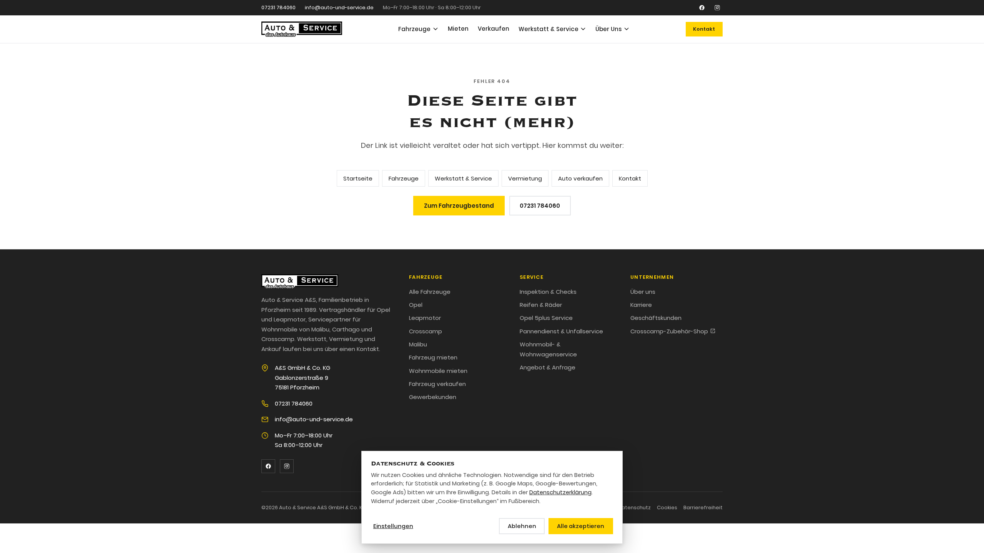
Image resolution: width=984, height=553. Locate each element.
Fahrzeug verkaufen (437, 384)
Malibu (418, 344)
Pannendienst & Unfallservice (561, 331)
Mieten (458, 29)
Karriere (641, 305)
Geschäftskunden (655, 318)
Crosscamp (425, 331)
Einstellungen (393, 526)
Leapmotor (425, 318)
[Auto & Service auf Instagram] (717, 7)
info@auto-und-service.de (339, 7)
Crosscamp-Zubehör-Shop (669, 331)
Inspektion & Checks (548, 292)
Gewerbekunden (432, 397)
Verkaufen (493, 29)
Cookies (667, 507)
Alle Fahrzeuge (429, 292)
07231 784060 (278, 7)
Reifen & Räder (541, 305)
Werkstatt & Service (548, 29)
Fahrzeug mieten (433, 357)
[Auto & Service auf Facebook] (701, 7)
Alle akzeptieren (580, 526)
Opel (415, 305)
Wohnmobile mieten (438, 371)
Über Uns (608, 29)
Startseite (357, 178)
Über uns (642, 292)
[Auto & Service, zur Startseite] (301, 29)
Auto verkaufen (580, 178)
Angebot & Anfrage (547, 367)
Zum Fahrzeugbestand (459, 206)
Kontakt (704, 29)
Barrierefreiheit (703, 507)
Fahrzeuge (414, 29)
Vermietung (525, 178)
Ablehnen (522, 526)
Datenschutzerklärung (560, 492)
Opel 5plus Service (546, 318)
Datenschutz (634, 507)
